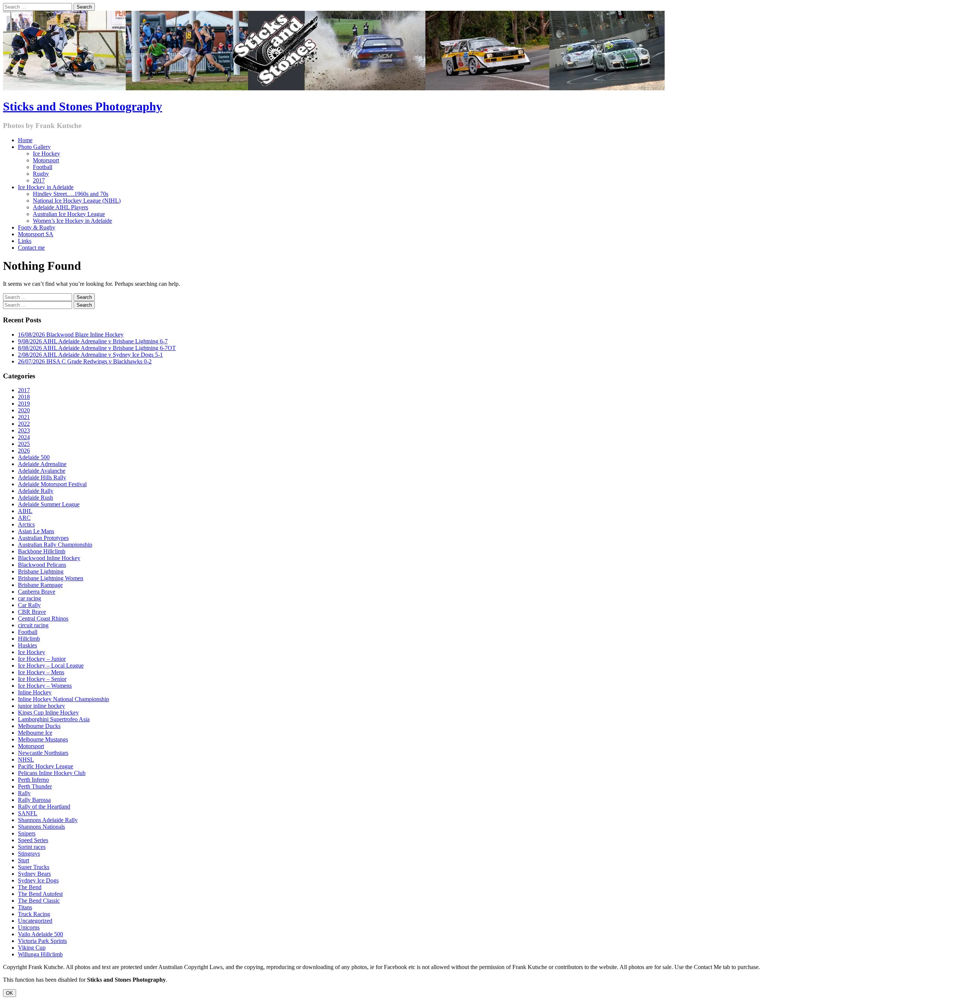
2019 (24, 403)
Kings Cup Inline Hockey (48, 712)
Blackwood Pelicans (42, 565)
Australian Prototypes (43, 538)
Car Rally (29, 605)
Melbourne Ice (35, 732)
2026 (24, 450)
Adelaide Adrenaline (42, 464)
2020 (24, 410)
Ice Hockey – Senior (42, 679)
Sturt (23, 860)
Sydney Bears (34, 874)
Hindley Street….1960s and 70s (70, 194)
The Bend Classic (39, 900)
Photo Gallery (34, 147)
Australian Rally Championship (55, 544)
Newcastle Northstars (43, 753)
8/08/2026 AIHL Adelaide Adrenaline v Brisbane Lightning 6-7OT (97, 348)
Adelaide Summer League (49, 504)
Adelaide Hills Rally (42, 477)
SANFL (27, 813)
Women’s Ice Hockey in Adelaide (72, 221)
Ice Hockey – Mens (41, 672)
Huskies (27, 645)
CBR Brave (32, 612)
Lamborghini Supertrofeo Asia (54, 719)
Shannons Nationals (41, 827)
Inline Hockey (35, 692)
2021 (24, 417)
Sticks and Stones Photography (82, 106)
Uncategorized (35, 921)
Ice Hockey (46, 153)
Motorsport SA (35, 234)
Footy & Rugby (36, 227)
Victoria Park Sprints (42, 941)
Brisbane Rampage (40, 585)
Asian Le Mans (36, 531)
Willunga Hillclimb (40, 954)
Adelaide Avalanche (41, 471)
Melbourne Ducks (39, 726)
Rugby (41, 174)
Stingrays (29, 853)
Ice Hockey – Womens (45, 685)
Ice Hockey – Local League (51, 665)
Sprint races (32, 847)
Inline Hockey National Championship (63, 699)
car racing (29, 598)
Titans (25, 907)
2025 (24, 444)
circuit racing (33, 625)
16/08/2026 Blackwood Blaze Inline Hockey (71, 334)
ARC (24, 518)
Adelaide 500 (34, 457)
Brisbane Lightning (40, 571)
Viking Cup (32, 947)
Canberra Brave (36, 591)
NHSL (26, 759)
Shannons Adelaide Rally (48, 820)
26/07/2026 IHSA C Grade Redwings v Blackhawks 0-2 (85, 361)
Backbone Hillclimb (41, 551)
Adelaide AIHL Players (60, 207)
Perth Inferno (33, 779)
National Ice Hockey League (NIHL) (77, 200)
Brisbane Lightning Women (50, 578)
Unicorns (29, 927)
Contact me (31, 247)
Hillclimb (29, 638)
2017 (39, 180)
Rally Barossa (34, 800)
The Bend (29, 887)
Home (25, 140)
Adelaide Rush (35, 497)
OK (9, 993)
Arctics (26, 524)
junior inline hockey (41, 706)
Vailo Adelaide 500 (40, 934)
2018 (24, 397)
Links (24, 241)
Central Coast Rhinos (43, 618)
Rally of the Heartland (44, 806)
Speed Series (33, 840)
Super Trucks (33, 867)
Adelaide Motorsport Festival (52, 484)
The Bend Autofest (40, 894)
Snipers (26, 833)
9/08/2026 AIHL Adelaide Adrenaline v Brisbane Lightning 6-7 (93, 341)
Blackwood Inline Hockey (49, 558)
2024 (24, 437)
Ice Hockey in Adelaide (46, 187)
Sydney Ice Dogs (38, 880)
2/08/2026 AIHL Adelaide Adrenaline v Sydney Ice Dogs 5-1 (90, 354)
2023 (24, 430)
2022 (24, 424)
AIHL (25, 511)
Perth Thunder (35, 786)
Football (42, 167)
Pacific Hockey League (45, 766)
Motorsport (46, 160)
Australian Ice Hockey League (69, 214)
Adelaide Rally (35, 491)
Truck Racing (34, 914)
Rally (24, 793)
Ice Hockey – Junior (42, 659)
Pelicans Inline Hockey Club (52, 773)
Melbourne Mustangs (43, 739)
